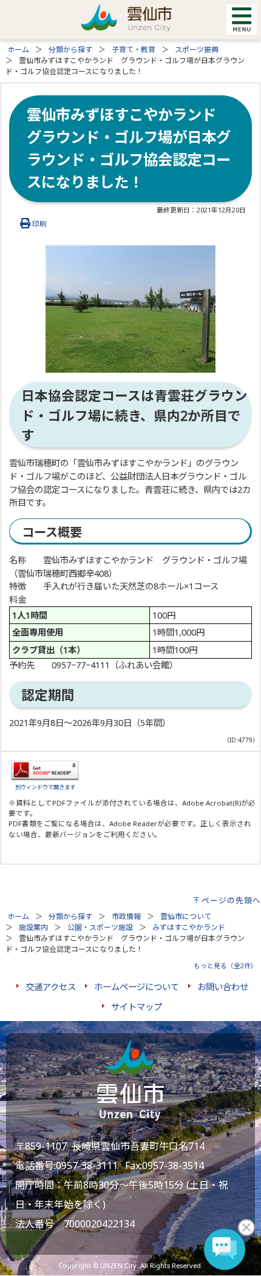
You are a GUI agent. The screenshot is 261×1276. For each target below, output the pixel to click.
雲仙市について (185, 916)
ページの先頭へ (231, 900)
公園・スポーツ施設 (100, 927)
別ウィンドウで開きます (45, 787)
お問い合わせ (222, 987)
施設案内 (33, 927)
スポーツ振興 (197, 49)
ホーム (18, 49)
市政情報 (126, 916)
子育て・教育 (133, 49)
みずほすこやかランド (188, 927)
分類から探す (70, 49)
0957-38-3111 (87, 1165)
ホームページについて (136, 987)
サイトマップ (136, 1007)
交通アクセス (50, 987)
